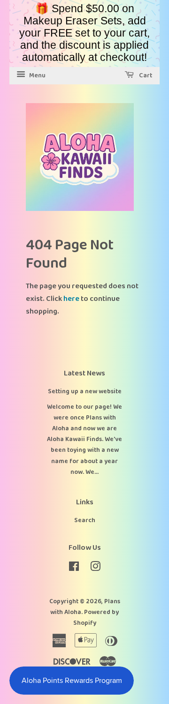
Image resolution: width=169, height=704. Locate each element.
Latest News (84, 373)
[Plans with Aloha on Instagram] (95, 568)
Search (84, 520)
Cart (145, 75)
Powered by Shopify (96, 617)
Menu (37, 75)
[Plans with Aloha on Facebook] (74, 568)
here (71, 299)
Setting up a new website (85, 391)
